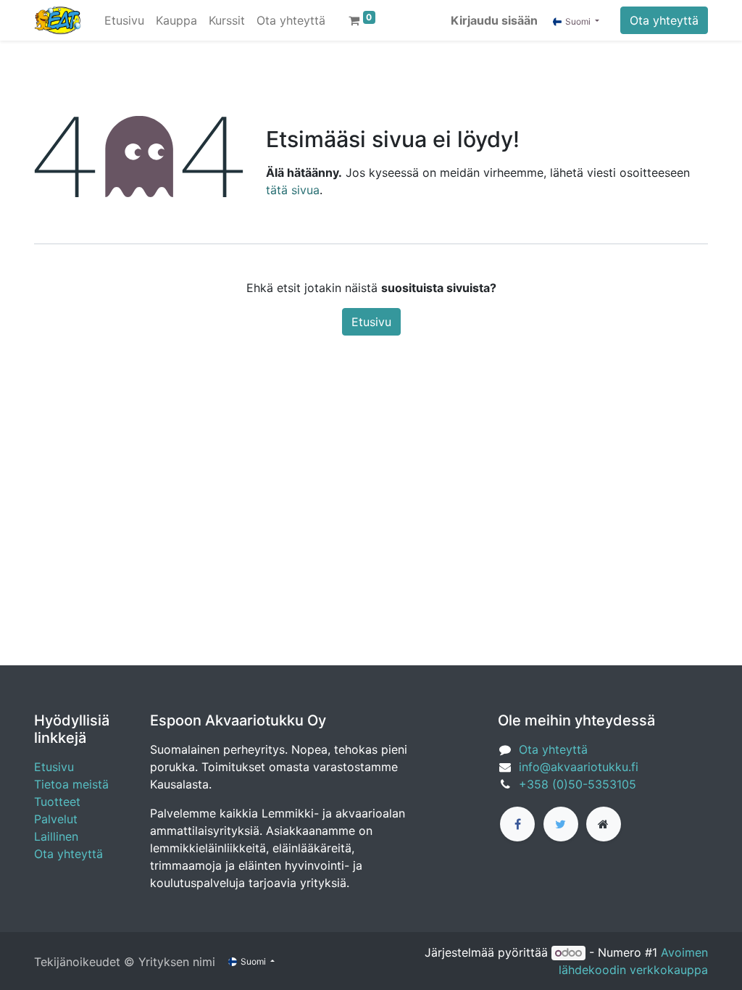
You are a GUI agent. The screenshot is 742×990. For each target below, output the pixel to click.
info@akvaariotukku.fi (578, 767)
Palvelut (56, 819)
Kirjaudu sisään (494, 20)
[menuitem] (124, 20)
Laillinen (56, 836)
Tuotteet (57, 801)
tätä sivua (293, 190)
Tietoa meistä (71, 784)
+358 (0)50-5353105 (577, 784)
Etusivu (371, 322)
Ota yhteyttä (664, 20)
